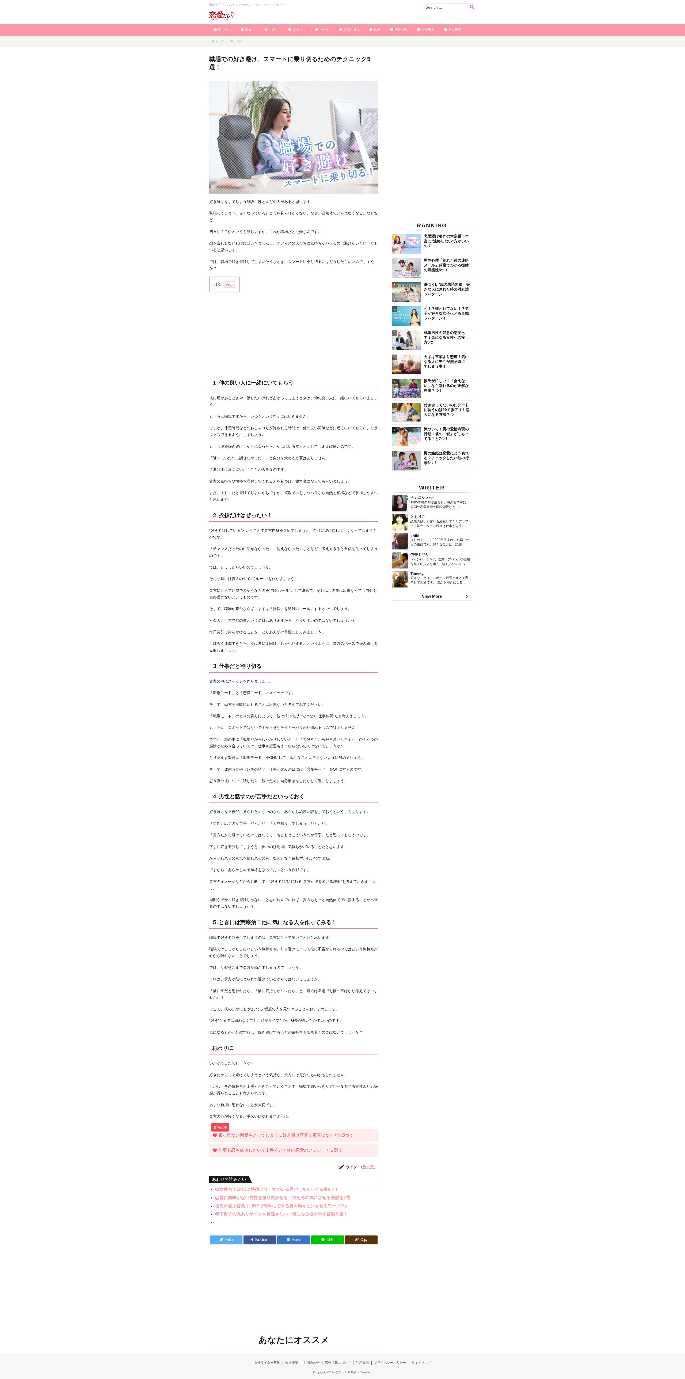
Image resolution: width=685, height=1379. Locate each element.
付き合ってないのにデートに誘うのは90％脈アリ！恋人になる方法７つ (446, 410)
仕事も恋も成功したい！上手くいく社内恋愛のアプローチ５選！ (280, 1150)
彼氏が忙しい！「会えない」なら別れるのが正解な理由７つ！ (446, 386)
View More (432, 596)
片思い (238, 41)
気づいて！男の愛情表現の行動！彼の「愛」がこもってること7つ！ (446, 434)
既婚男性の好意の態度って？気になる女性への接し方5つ (446, 337)
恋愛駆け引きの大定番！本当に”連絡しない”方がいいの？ (446, 241)
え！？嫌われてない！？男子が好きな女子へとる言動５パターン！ (446, 313)
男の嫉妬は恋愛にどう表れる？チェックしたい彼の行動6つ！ (446, 458)
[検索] (472, 7)
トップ (219, 41)
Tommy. (417, 573)
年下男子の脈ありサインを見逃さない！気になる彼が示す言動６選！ (281, 1214)
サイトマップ (421, 1363)
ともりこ (417, 516)
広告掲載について (338, 1363)
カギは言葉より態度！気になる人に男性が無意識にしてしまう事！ (446, 361)
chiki (414, 535)
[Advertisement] (293, 335)
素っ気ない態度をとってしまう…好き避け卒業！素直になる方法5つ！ (285, 1135)
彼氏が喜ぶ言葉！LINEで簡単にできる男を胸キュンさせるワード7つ (281, 1206)
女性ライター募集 (267, 1363)
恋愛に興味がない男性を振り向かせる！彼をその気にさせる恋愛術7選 (282, 1197)
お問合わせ (311, 1363)
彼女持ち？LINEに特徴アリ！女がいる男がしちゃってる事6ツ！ (277, 1189)
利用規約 (362, 1363)
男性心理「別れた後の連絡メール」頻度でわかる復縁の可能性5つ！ (446, 265)
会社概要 (291, 1363)
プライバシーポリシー (390, 1363)
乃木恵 (368, 1167)
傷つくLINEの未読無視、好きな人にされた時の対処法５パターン (447, 289)
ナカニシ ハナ (422, 497)
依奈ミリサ (419, 554)
